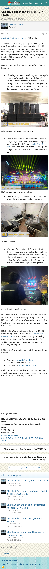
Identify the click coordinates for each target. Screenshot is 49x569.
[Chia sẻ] (43, 33)
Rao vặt (21, 483)
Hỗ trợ (33, 564)
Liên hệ (5, 564)
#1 (47, 34)
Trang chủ (42, 564)
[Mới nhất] (45, 3)
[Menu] (4, 3)
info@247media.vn (27, 365)
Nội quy (13, 564)
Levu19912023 (9, 19)
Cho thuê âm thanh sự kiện (13, 38)
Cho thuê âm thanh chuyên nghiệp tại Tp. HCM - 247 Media (27, 493)
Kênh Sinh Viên (10, 560)
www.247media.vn (25, 360)
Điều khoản (23, 564)
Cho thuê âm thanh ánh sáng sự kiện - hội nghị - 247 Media (27, 506)
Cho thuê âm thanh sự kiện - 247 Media (27, 480)
